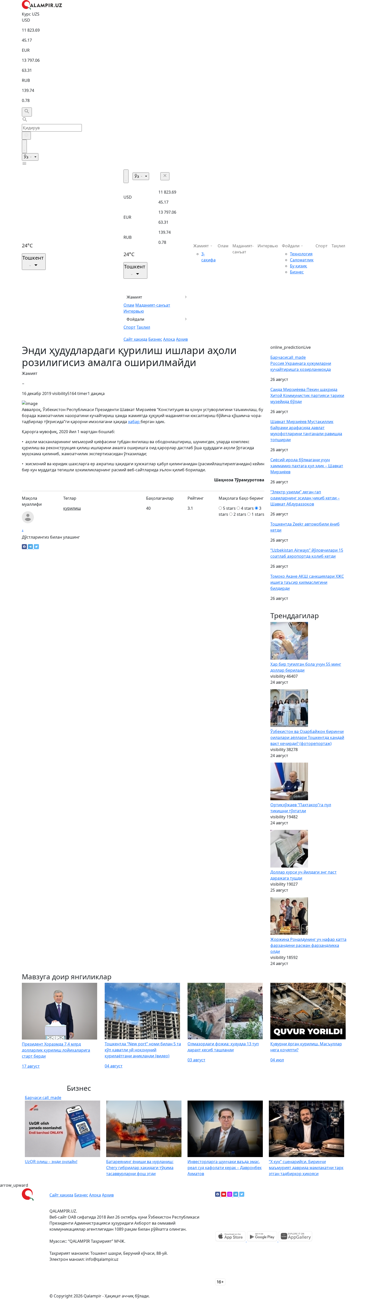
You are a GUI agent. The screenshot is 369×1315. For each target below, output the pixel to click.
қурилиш (72, 508)
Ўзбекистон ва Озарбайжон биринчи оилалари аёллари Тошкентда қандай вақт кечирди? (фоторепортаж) (307, 737)
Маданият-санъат (152, 305)
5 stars (229, 508)
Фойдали (135, 319)
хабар (134, 421)
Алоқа (169, 339)
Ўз (26, 157)
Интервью (134, 311)
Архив (182, 339)
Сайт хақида (135, 339)
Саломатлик (302, 260)
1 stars (258, 514)
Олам (129, 305)
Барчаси (288, 357)
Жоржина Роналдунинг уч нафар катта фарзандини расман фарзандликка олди (308, 945)
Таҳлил (143, 327)
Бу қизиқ (298, 266)
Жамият (134, 297)
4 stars (247, 508)
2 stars (239, 514)
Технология (301, 254)
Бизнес (155, 339)
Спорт (130, 327)
